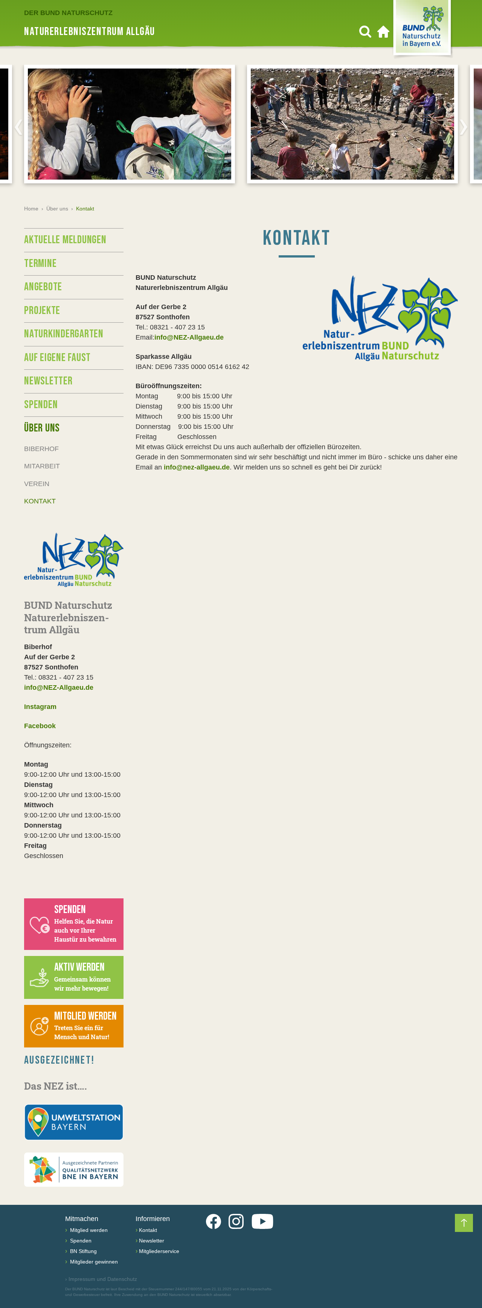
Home (31, 209)
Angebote (43, 287)
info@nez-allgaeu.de (197, 467)
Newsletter (48, 381)
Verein (36, 484)
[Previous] (18, 126)
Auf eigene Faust (57, 357)
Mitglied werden (88, 1230)
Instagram (40, 706)
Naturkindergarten (64, 334)
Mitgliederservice (159, 1251)
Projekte (42, 310)
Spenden (41, 405)
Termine (40, 263)
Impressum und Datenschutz (101, 1279)
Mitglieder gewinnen (93, 1262)
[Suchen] (365, 32)
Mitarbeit (42, 466)
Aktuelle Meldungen (65, 240)
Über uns (57, 209)
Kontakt (40, 501)
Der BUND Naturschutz (68, 13)
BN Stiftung (83, 1251)
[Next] (463, 126)
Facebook (40, 726)
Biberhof (41, 449)
